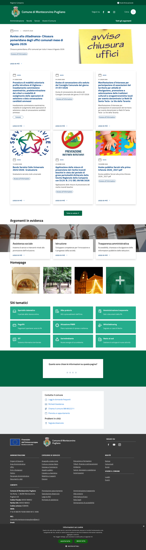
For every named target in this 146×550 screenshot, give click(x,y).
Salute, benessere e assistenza (84, 470)
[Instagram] (113, 11)
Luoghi (107, 477)
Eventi (107, 480)
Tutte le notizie (71, 213)
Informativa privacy (80, 496)
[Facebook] (102, 11)
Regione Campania (17, 2)
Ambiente (76, 467)
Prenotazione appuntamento (52, 490)
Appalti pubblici (47, 470)
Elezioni (44, 479)
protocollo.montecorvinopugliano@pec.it (24, 519)
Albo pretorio (78, 493)
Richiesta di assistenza (50, 499)
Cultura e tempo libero (50, 464)
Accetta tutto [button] (65, 541)
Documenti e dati (16, 479)
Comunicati (109, 464)
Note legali (77, 499)
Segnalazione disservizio (50, 493)
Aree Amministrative (17, 464)
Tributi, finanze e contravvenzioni (85, 464)
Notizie (107, 461)
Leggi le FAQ (46, 496)
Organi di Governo (16, 461)
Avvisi (16, 31)
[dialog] (73, 537)
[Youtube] (108, 11)
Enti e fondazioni (16, 470)
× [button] (143, 526)
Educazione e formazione (82, 461)
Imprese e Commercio (49, 467)
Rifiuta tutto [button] (81, 541)
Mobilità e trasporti (49, 476)
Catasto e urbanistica (49, 473)
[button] (73, 546)
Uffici (12, 467)
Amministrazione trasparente (84, 490)
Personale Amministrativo (19, 476)
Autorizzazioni (78, 473)
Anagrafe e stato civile (50, 461)
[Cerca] (133, 11)
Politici (12, 473)
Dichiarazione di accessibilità (83, 502)
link (92, 537)
